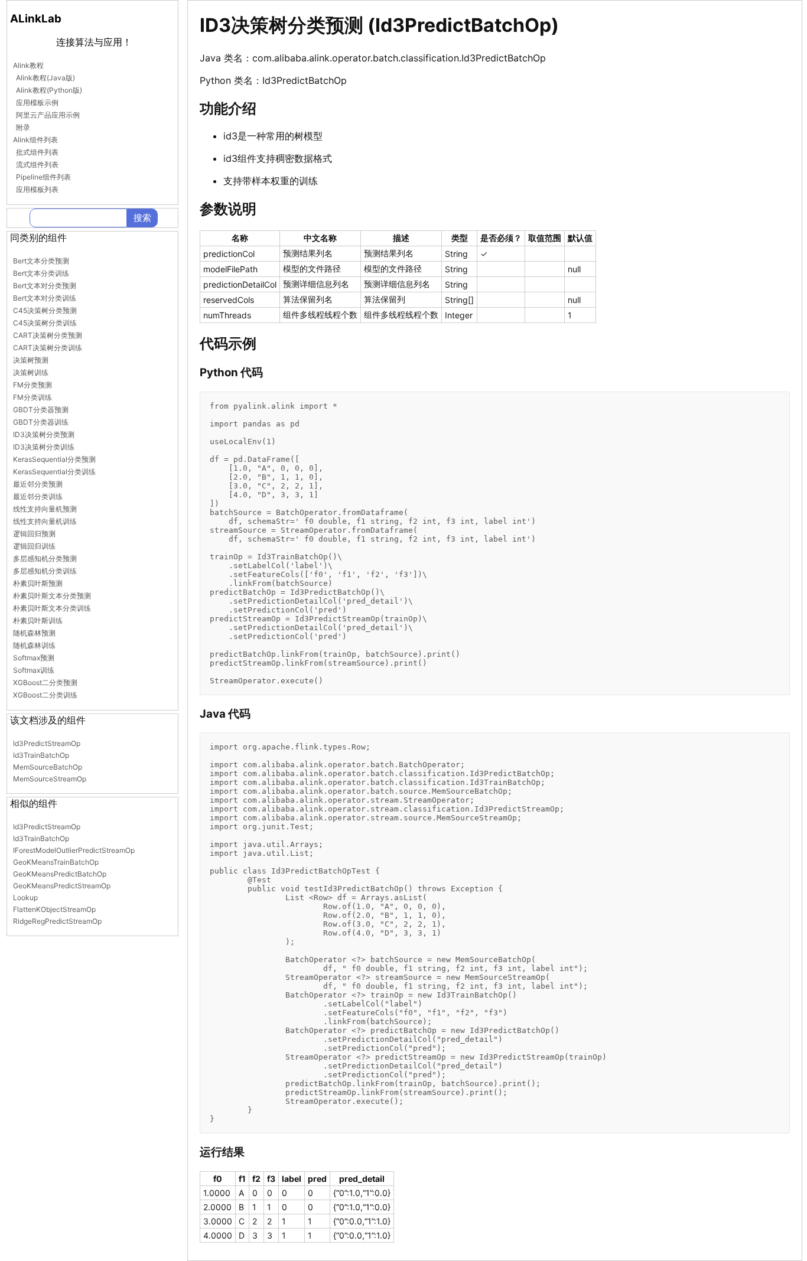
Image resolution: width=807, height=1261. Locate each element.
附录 (23, 127)
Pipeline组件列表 (43, 176)
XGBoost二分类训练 (45, 694)
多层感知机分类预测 (45, 558)
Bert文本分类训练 (41, 273)
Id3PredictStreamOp (46, 743)
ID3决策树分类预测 (43, 434)
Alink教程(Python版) (49, 90)
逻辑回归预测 (34, 533)
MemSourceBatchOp (47, 767)
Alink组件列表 (35, 139)
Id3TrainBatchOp (41, 755)
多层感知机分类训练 (45, 570)
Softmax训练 (33, 670)
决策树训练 (30, 372)
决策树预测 (30, 360)
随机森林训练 (34, 645)
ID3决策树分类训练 (43, 446)
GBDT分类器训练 (41, 422)
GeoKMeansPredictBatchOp (59, 873)
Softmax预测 (33, 657)
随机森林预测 (34, 632)
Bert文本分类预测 (41, 260)
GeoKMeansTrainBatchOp (56, 862)
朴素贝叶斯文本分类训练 (52, 608)
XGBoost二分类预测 (45, 682)
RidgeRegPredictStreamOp (57, 921)
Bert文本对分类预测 (44, 285)
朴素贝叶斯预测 (38, 583)
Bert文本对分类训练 (44, 298)
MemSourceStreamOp (49, 778)
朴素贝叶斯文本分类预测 (52, 595)
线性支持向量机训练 (45, 521)
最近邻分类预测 (38, 484)
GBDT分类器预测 (41, 409)
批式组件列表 (37, 152)
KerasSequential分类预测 (54, 459)
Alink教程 (28, 65)
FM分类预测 (32, 384)
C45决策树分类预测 (45, 310)
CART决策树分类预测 (47, 335)
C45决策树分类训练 (45, 322)
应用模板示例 (37, 102)
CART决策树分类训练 (47, 347)
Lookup (25, 897)
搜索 (142, 218)
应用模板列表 (37, 189)
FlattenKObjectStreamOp (54, 909)
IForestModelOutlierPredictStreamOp (74, 850)
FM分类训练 (32, 397)
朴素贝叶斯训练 (38, 620)
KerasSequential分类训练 (54, 471)
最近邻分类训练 (38, 496)
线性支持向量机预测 (45, 508)
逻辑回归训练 (34, 546)
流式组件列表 (37, 164)
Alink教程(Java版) (45, 77)
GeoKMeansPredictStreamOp (61, 885)
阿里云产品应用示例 (48, 114)
